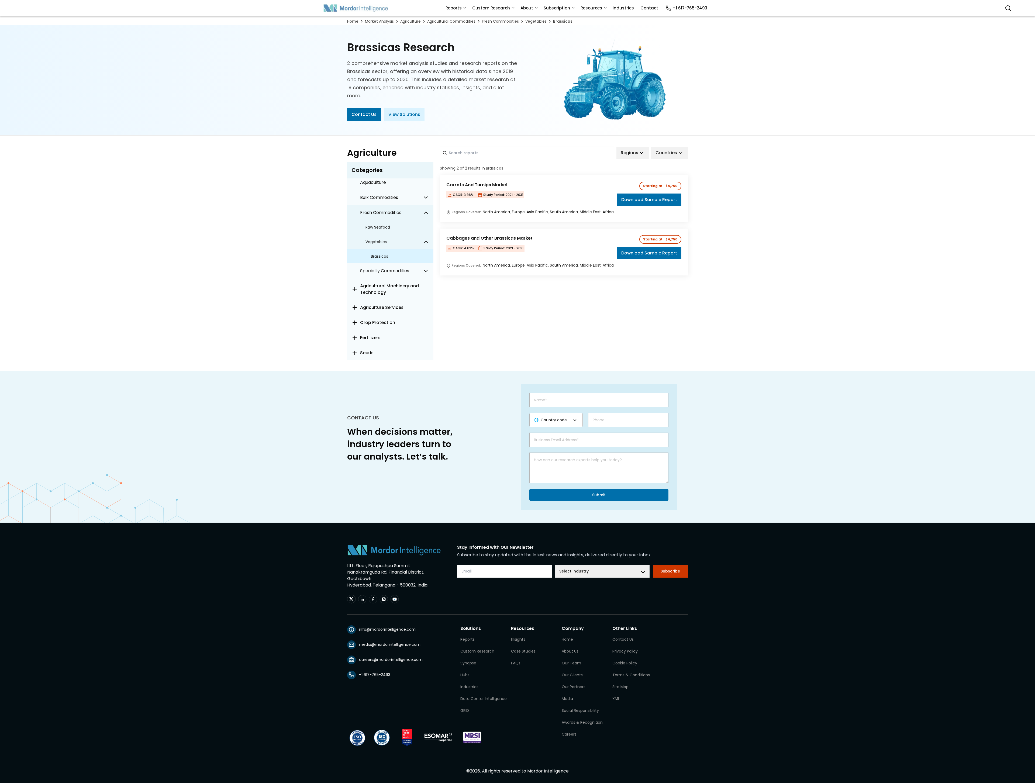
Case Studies (523, 651)
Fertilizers (370, 337)
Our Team (571, 663)
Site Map (620, 686)
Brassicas (562, 21)
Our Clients (572, 675)
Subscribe (670, 571)
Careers (569, 734)
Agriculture (410, 21)
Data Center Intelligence (483, 698)
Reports (454, 8)
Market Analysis (379, 21)
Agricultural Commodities (451, 21)
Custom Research (491, 8)
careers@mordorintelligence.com (391, 659)
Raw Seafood (377, 227)
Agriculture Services (381, 307)
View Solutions (404, 114)
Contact (649, 8)
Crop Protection (377, 322)
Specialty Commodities (384, 271)
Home (352, 21)
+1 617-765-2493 (689, 8)
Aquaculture (373, 182)
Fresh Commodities (500, 21)
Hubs (465, 675)
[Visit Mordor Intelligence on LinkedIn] (362, 599)
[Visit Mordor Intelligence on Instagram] (384, 599)
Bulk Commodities (379, 197)
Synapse (468, 663)
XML (616, 698)
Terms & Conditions (631, 675)
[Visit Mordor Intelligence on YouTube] (394, 599)
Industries (623, 8)
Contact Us (364, 114)
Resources (591, 8)
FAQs (515, 663)
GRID (464, 710)
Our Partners (573, 686)
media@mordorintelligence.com (389, 644)
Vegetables (536, 21)
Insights (518, 639)
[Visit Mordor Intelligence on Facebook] (373, 599)
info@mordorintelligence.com (387, 629)
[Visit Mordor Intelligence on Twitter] (351, 599)
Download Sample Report (649, 199)
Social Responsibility (580, 710)
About (526, 8)
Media (567, 698)
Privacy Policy (625, 651)
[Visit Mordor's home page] (355, 8)
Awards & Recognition (582, 722)
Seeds (367, 353)
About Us (570, 651)
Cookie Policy (624, 663)
